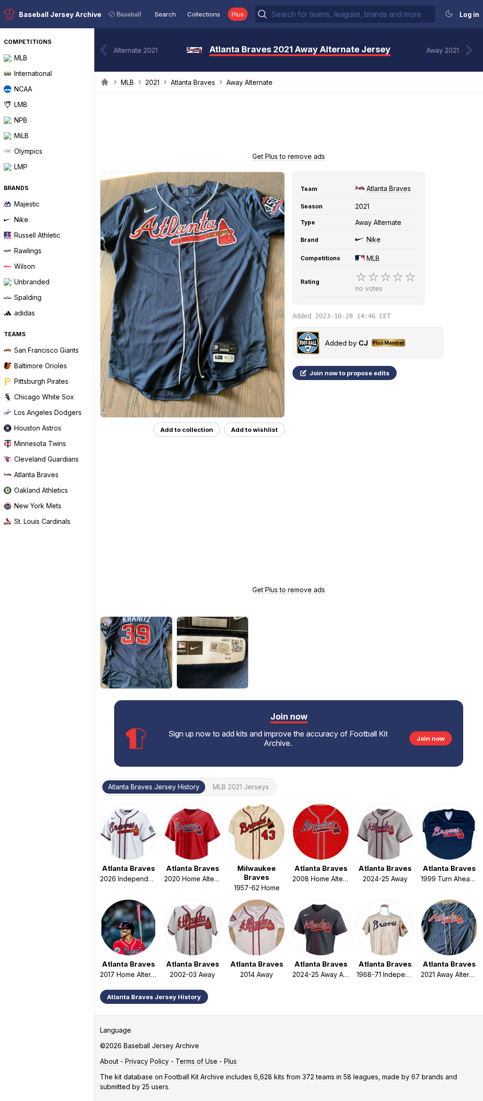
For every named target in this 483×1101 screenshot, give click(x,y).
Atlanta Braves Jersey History (154, 997)
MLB (127, 82)
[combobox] (352, 14)
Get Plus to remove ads (288, 156)
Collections (203, 14)
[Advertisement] (289, 125)
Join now (430, 738)
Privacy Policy (147, 1061)
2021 (152, 82)
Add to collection (186, 429)
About (109, 1061)
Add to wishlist (254, 429)
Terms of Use (196, 1061)
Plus (238, 14)
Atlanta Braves (193, 82)
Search (165, 14)
